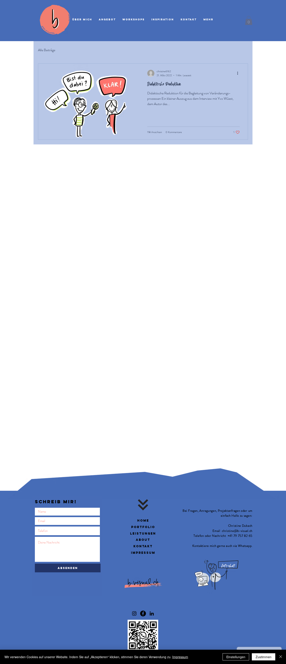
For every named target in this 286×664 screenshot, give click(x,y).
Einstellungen (235, 657)
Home (143, 520)
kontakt (143, 546)
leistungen (143, 533)
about (143, 540)
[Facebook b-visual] (143, 613)
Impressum (180, 657)
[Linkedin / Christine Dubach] (152, 613)
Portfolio (143, 527)
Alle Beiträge (46, 50)
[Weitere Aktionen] (239, 73)
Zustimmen (263, 657)
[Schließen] (280, 656)
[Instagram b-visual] (134, 613)
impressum (143, 553)
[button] (248, 20)
